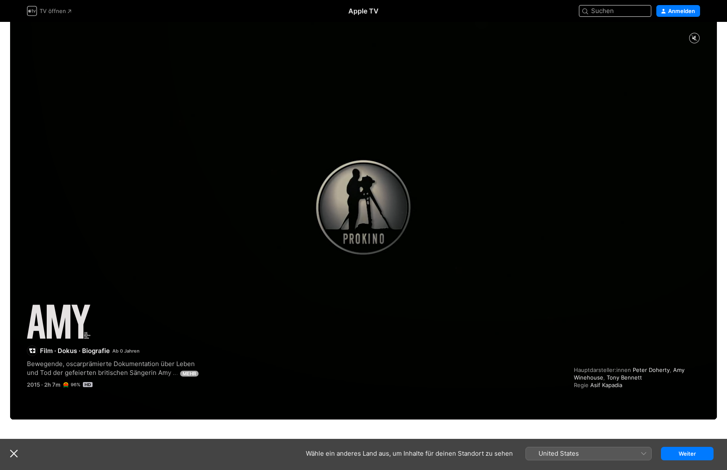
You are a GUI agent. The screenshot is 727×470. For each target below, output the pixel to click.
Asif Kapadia (606, 385)
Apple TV (363, 11)
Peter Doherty (651, 369)
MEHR (189, 374)
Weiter (687, 453)
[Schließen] (14, 453)
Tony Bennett (624, 377)
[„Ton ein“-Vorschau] (694, 38)
